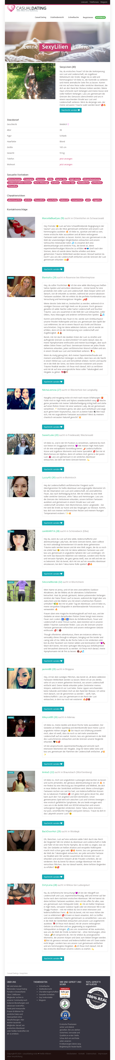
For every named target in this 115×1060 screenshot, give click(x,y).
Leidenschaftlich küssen (19, 182)
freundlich (39, 200)
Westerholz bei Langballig (83, 390)
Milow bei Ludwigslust (78, 885)
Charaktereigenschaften (48, 992)
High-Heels (75, 179)
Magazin (104, 2)
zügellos (97, 200)
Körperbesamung (91, 179)
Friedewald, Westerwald (80, 435)
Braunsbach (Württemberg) (77, 772)
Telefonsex (94, 2)
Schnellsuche (73, 17)
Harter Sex (61, 179)
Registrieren (94, 17)
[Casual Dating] (26, 9)
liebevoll (64, 200)
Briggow (69, 669)
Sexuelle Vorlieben (46, 994)
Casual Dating (40, 17)
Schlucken (97, 182)
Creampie (28, 179)
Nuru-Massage (41, 182)
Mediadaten (72, 1053)
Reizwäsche (83, 182)
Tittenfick (12, 186)
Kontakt (82, 1053)
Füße (50, 179)
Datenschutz (91, 1053)
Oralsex (55, 182)
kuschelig (52, 200)
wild (88, 200)
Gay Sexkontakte (45, 997)
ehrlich (28, 200)
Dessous (41, 179)
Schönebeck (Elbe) (79, 531)
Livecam (84, 2)
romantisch (77, 200)
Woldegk (75, 831)
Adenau (71, 717)
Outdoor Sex (68, 182)
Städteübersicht (57, 17)
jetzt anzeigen (66, 158)
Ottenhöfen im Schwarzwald (88, 218)
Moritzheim (78, 582)
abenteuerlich (14, 200)
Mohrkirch (70, 477)
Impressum (102, 1053)
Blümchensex (14, 179)
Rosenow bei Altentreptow (80, 277)
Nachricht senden (69, 110)
